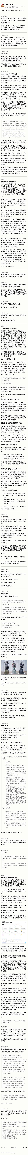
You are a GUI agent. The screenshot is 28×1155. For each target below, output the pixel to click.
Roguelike (4, 725)
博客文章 (7, 596)
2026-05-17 (4, 71)
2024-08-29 (4, 875)
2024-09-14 (4, 838)
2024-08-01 (4, 1109)
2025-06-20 (4, 326)
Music (12, 10)
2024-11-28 (4, 514)
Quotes (7, 10)
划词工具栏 (4, 571)
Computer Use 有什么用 (9, 74)
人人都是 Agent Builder (9, 328)
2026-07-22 (4, 16)
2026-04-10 (4, 179)
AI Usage (21, 10)
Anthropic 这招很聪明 (8, 181)
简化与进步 (4, 594)
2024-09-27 (4, 591)
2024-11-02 (4, 569)
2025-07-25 (4, 313)
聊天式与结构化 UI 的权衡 (9, 877)
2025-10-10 (4, 282)
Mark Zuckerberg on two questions (13, 1049)
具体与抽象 (4, 517)
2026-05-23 (4, 51)
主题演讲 (14, 617)
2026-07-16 (4, 35)
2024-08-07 (4, 1046)
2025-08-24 (4, 301)
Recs (16, 10)
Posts (2, 10)
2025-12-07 (4, 272)
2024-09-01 (4, 850)
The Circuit (9, 1103)
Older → (24, 1147)
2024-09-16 (4, 723)
